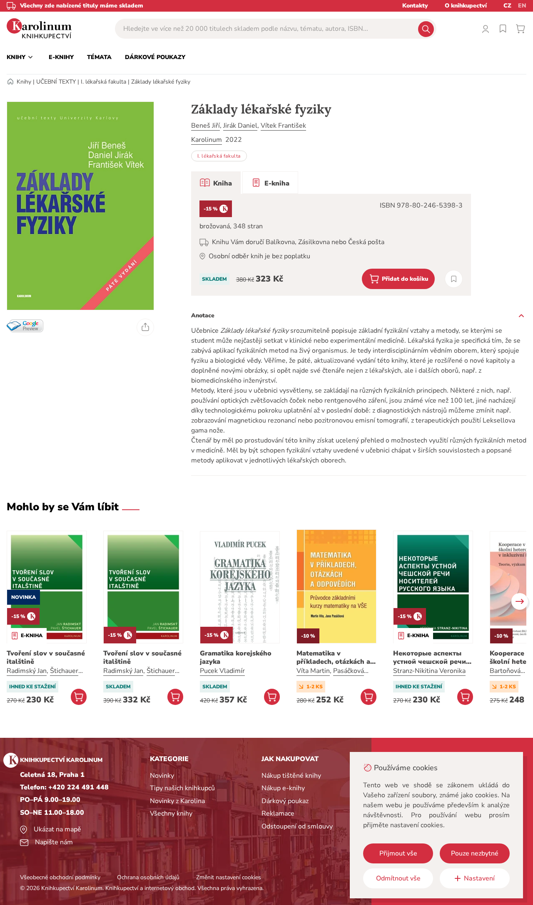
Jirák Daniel (240, 125)
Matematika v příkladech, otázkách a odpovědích (333, 657)
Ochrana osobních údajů (148, 877)
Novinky (162, 775)
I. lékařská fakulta (103, 82)
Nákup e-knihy (283, 788)
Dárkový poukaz (285, 801)
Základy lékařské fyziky (160, 82)
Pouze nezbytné (474, 853)
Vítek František (283, 125)
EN (522, 6)
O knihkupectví (466, 6)
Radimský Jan (27, 670)
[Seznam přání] (503, 29)
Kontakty (415, 6)
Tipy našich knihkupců (182, 788)
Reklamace (278, 813)
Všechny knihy (171, 813)
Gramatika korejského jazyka (235, 657)
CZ (507, 6)
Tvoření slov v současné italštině (46, 657)
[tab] (216, 182)
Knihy (24, 82)
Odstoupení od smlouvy (297, 826)
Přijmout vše (398, 853)
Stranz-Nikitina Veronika (429, 670)
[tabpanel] (331, 245)
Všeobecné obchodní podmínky (60, 877)
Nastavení (479, 878)
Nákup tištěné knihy (291, 775)
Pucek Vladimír (222, 670)
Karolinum (206, 139)
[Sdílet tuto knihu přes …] (145, 327)
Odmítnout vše (398, 878)
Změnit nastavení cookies (228, 877)
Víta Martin (313, 670)
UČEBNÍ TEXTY (56, 82)
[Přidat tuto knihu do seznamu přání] (454, 279)
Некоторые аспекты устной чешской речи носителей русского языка (429, 657)
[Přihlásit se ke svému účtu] (485, 29)
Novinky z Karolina (177, 801)
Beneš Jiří (205, 125)
